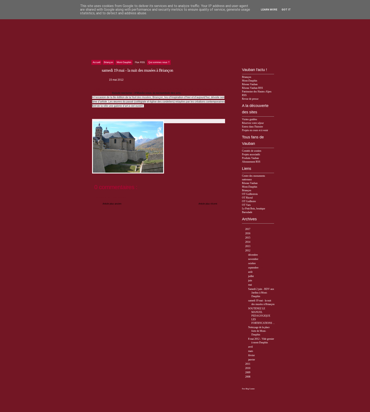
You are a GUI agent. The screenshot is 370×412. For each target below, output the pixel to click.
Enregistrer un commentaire (110, 197)
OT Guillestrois (250, 194)
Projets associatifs (251, 154)
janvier (252, 359)
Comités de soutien (251, 150)
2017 (248, 229)
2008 (248, 376)
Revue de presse (250, 98)
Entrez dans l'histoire (252, 126)
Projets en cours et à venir (255, 130)
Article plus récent (207, 203)
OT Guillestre (249, 201)
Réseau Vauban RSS (252, 87)
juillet (251, 276)
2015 (248, 237)
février (251, 355)
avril (250, 346)
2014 (248, 241)
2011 (248, 363)
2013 (248, 246)
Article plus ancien (112, 203)
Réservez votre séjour (253, 123)
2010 (248, 368)
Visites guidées (249, 119)
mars (251, 351)
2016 (248, 233)
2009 (248, 372)
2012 (248, 250)
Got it (286, 9)
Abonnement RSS (251, 161)
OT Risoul (247, 197)
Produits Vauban (250, 158)
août (250, 271)
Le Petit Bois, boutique (253, 208)
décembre (253, 254)
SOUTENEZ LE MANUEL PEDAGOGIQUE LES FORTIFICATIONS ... (261, 316)
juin (250, 280)
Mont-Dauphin (249, 80)
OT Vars (246, 204)
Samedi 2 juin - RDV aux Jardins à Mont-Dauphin (261, 293)
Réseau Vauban (250, 84)
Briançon (246, 77)
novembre (253, 259)
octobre (252, 263)
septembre (253, 267)
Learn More (269, 9)
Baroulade (247, 212)
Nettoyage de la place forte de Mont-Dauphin (259, 331)
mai (250, 284)
